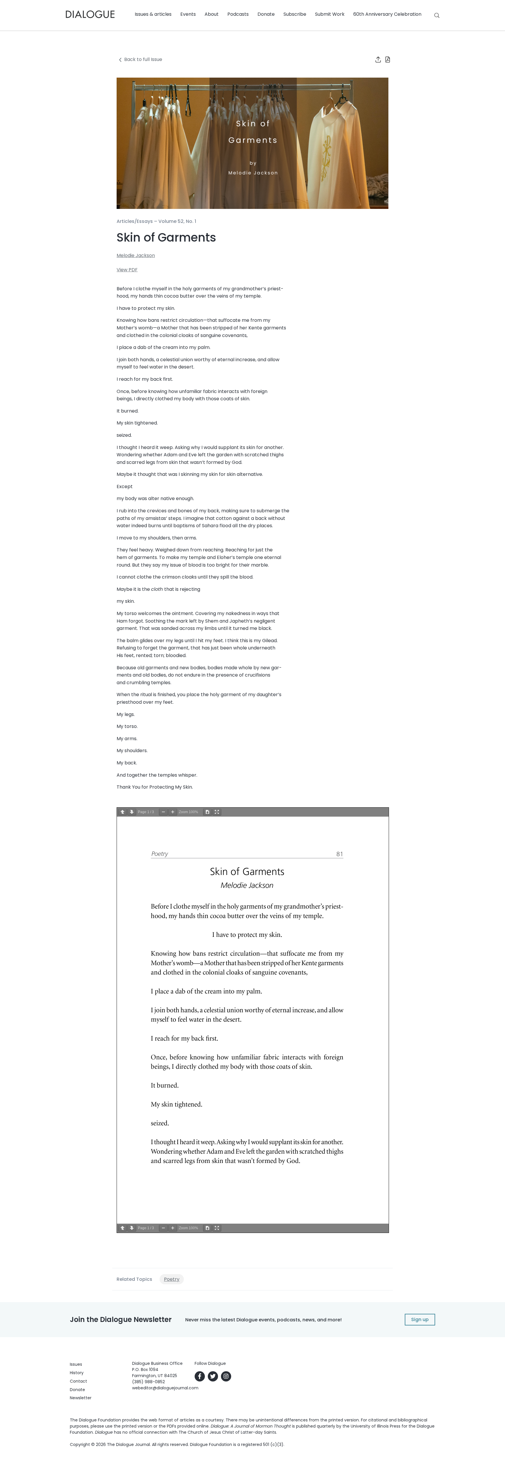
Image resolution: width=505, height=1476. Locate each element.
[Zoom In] (172, 812)
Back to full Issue (143, 59)
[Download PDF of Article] (384, 60)
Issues (76, 1364)
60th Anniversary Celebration (387, 14)
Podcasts (238, 14)
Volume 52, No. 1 (177, 221)
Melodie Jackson (136, 255)
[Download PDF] (207, 812)
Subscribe (294, 14)
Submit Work (330, 14)
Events (188, 14)
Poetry (171, 1279)
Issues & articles (153, 14)
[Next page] (131, 812)
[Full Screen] (216, 812)
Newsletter (80, 1398)
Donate (266, 14)
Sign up (420, 1319)
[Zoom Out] (163, 812)
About (212, 14)
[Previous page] (122, 812)
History (77, 1373)
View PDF (127, 269)
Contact (78, 1381)
